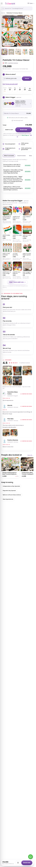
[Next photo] (30, 30)
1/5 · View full (27, 44)
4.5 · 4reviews (8, 44)
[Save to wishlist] (30, 17)
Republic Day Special (9, 490)
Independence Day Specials (11, 486)
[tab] (4, 52)
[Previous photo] (4, 30)
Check (27, 78)
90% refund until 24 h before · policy (18, 117)
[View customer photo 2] (17, 370)
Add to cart (9, 130)
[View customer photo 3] (27, 370)
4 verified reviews (12, 63)
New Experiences (8, 499)
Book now (23, 130)
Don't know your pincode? (10, 84)
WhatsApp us (25, 135)
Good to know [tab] (21, 155)
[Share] (26, 17)
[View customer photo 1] (7, 370)
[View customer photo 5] (17, 380)
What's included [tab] (9, 155)
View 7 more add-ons (16, 282)
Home (3, 13)
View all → (30, 455)
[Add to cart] (18, 863)
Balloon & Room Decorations (12, 495)
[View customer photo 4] (7, 380)
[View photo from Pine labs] (6, 432)
